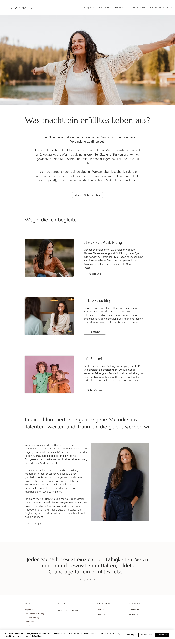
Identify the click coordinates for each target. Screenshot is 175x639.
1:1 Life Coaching (32, 617)
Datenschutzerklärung (34, 636)
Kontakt (28, 625)
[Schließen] (171, 634)
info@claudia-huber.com (68, 610)
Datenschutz (133, 609)
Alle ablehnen (146, 634)
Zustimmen (162, 634)
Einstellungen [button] (131, 634)
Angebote (29, 609)
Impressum (133, 614)
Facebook (101, 614)
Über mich (29, 621)
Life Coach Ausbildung (34, 613)
